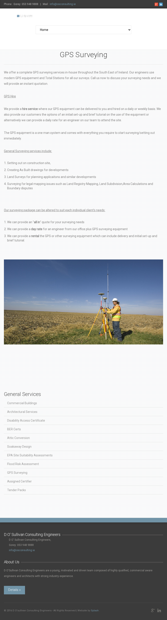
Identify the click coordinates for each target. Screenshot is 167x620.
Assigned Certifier (19, 481)
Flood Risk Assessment (23, 464)
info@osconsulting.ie (63, 4)
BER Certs (14, 429)
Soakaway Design (19, 446)
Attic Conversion (18, 438)
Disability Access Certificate (26, 420)
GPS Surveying (17, 472)
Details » (14, 590)
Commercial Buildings (22, 403)
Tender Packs (16, 490)
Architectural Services (22, 412)
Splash (95, 610)
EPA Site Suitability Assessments (30, 455)
